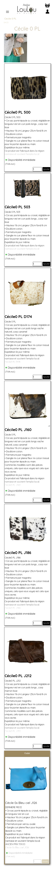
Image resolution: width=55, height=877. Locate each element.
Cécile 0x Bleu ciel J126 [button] (21, 803)
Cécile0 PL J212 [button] (18, 675)
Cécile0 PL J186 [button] (18, 552)
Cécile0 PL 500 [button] (17, 112)
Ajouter (46, 169)
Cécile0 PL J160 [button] (18, 429)
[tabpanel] (27, 28)
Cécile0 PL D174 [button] (18, 316)
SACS (6, 22)
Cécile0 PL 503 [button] (17, 207)
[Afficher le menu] (7, 12)
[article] (27, 117)
